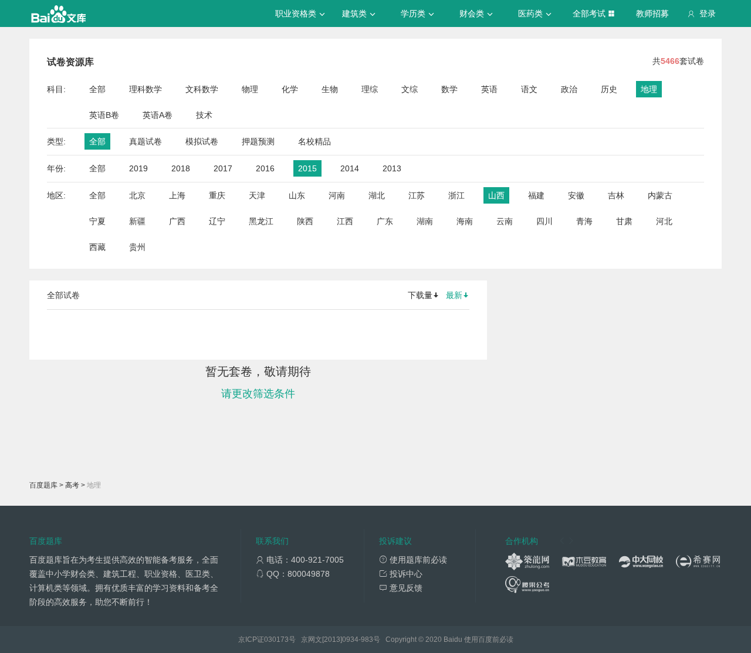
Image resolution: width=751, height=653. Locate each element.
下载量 (420, 295)
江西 (345, 221)
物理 (250, 89)
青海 (584, 221)
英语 (489, 89)
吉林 (616, 195)
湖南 (425, 221)
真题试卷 (145, 141)
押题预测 (258, 141)
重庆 (217, 195)
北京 (137, 195)
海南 (464, 221)
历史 (609, 89)
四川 (544, 221)
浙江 (456, 195)
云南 (504, 221)
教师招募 (652, 13)
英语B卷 (104, 115)
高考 (72, 485)
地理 (649, 89)
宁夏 (97, 221)
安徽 (576, 195)
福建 (536, 195)
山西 (496, 195)
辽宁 (217, 221)
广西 (177, 221)
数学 (449, 89)
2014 (349, 168)
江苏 (416, 195)
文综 (409, 89)
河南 (337, 195)
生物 (330, 89)
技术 (204, 115)
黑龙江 (261, 221)
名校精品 (314, 141)
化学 (290, 89)
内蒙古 (660, 195)
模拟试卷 (201, 141)
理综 (369, 89)
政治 (569, 89)
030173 (276, 639)
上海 (177, 195)
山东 (297, 195)
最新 (454, 295)
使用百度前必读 (488, 639)
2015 (307, 168)
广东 (385, 221)
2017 (223, 168)
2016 (265, 168)
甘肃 (624, 221)
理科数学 (145, 89)
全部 (97, 89)
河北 (664, 221)
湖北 (376, 195)
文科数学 (201, 89)
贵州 (137, 247)
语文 (529, 89)
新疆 (137, 221)
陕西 (305, 221)
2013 (392, 168)
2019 (138, 168)
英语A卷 (157, 115)
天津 (257, 195)
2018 (180, 168)
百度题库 (43, 485)
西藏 (97, 247)
